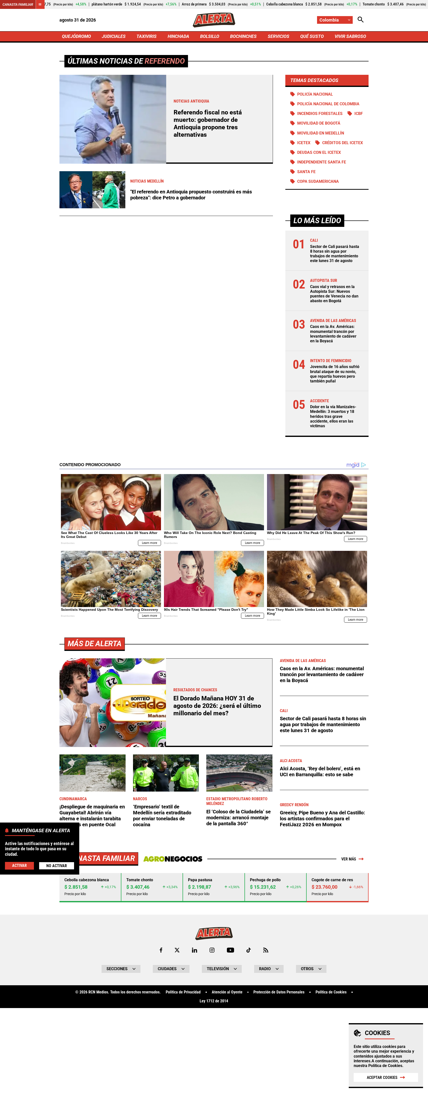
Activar (19, 865)
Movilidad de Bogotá (318, 123)
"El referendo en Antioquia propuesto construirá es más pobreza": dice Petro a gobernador (191, 195)
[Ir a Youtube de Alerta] (230, 950)
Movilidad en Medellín (320, 133)
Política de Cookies (385, 1065)
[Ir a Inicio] (214, 20)
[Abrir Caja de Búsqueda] (361, 20)
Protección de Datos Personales (278, 992)
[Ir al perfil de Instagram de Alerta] (212, 950)
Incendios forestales (320, 113)
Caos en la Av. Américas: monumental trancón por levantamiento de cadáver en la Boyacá (333, 333)
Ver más (348, 859)
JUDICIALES (114, 36)
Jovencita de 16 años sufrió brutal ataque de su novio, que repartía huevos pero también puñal (334, 373)
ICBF (358, 113)
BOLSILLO (209, 36)
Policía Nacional (315, 94)
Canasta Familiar (17, 4)
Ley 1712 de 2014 (214, 1001)
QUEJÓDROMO (76, 36)
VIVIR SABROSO (350, 36)
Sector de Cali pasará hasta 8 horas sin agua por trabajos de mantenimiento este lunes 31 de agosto (334, 253)
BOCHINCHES (243, 36)
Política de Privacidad (183, 992)
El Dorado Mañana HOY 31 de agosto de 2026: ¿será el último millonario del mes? (217, 706)
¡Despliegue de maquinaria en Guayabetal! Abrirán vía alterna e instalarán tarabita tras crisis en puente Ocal (92, 815)
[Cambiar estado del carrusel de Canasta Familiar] (40, 4)
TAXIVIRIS (146, 36)
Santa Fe (306, 171)
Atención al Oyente (227, 992)
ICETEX (303, 142)
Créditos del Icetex (342, 142)
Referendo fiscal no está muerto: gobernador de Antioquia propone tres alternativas (208, 123)
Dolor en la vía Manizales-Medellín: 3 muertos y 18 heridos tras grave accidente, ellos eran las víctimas (333, 416)
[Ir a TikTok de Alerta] (248, 950)
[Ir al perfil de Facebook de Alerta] (161, 950)
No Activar (56, 865)
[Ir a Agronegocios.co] (172, 859)
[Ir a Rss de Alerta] (265, 950)
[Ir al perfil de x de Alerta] (177, 950)
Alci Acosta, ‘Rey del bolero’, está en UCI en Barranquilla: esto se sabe (320, 771)
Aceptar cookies (382, 1077)
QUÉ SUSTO (312, 36)
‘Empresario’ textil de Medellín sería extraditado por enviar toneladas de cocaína (162, 815)
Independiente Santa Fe (321, 162)
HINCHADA (178, 36)
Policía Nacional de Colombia (328, 104)
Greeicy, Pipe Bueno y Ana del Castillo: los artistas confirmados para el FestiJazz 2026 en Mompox (322, 818)
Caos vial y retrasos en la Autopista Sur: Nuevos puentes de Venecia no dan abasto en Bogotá (334, 293)
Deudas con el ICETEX (319, 152)
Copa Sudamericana (318, 181)
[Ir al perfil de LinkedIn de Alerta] (194, 950)
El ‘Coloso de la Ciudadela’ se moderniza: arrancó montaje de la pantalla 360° (238, 817)
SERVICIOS (278, 36)
